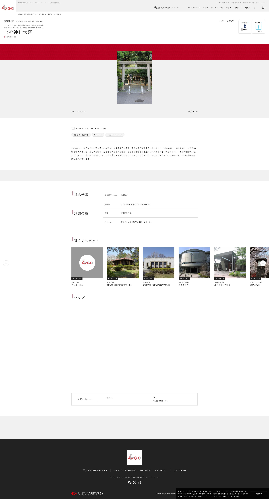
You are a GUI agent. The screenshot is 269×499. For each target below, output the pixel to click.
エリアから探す (232, 7)
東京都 (44, 14)
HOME (20, 14)
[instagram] (139, 482)
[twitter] (134, 482)
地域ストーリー (251, 7)
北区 (49, 14)
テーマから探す (217, 7)
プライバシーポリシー (259, 2)
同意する (259, 494)
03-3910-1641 (162, 401)
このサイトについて (219, 496)
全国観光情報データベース (168, 7)
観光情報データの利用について (241, 2)
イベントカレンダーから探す (196, 7)
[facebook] (130, 482)
